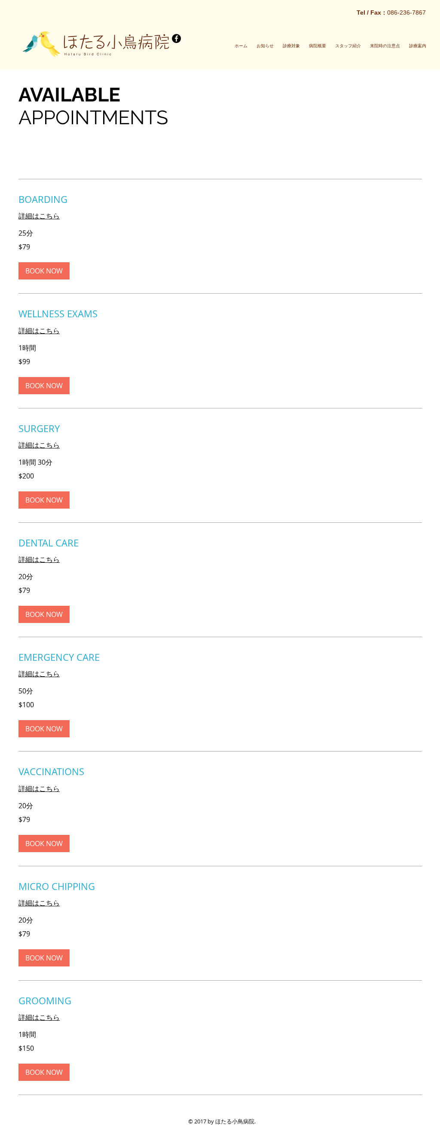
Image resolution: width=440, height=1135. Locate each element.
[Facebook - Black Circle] (176, 38)
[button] (44, 270)
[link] (220, 199)
